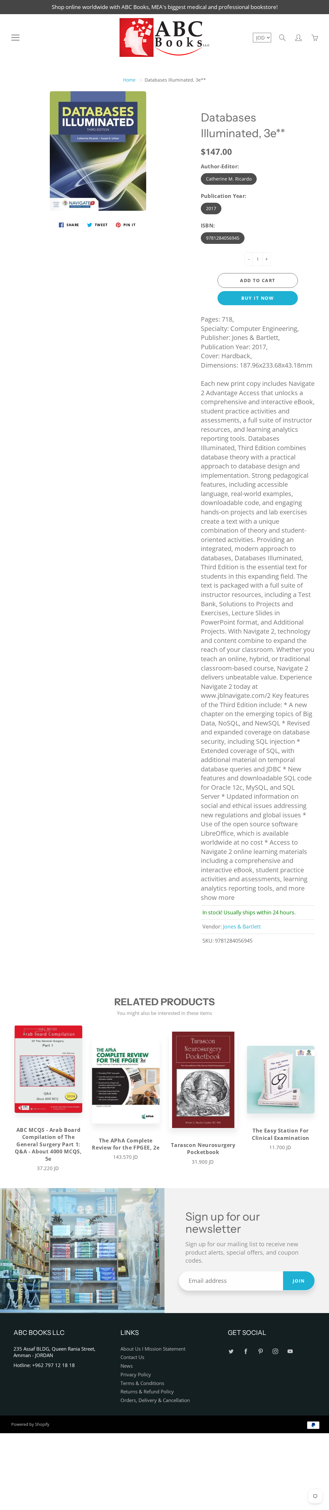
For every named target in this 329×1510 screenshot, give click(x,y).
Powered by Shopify (30, 1424)
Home (129, 80)
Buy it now (257, 298)
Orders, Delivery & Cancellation (155, 1400)
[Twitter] (231, 1351)
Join (299, 1281)
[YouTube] (290, 1351)
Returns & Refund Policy (147, 1392)
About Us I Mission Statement (152, 1349)
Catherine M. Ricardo (229, 179)
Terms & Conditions (142, 1383)
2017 (211, 208)
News (126, 1366)
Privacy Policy (135, 1375)
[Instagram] (275, 1351)
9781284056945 (222, 238)
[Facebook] (246, 1351)
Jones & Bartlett (242, 926)
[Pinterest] (260, 1351)
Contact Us (132, 1357)
